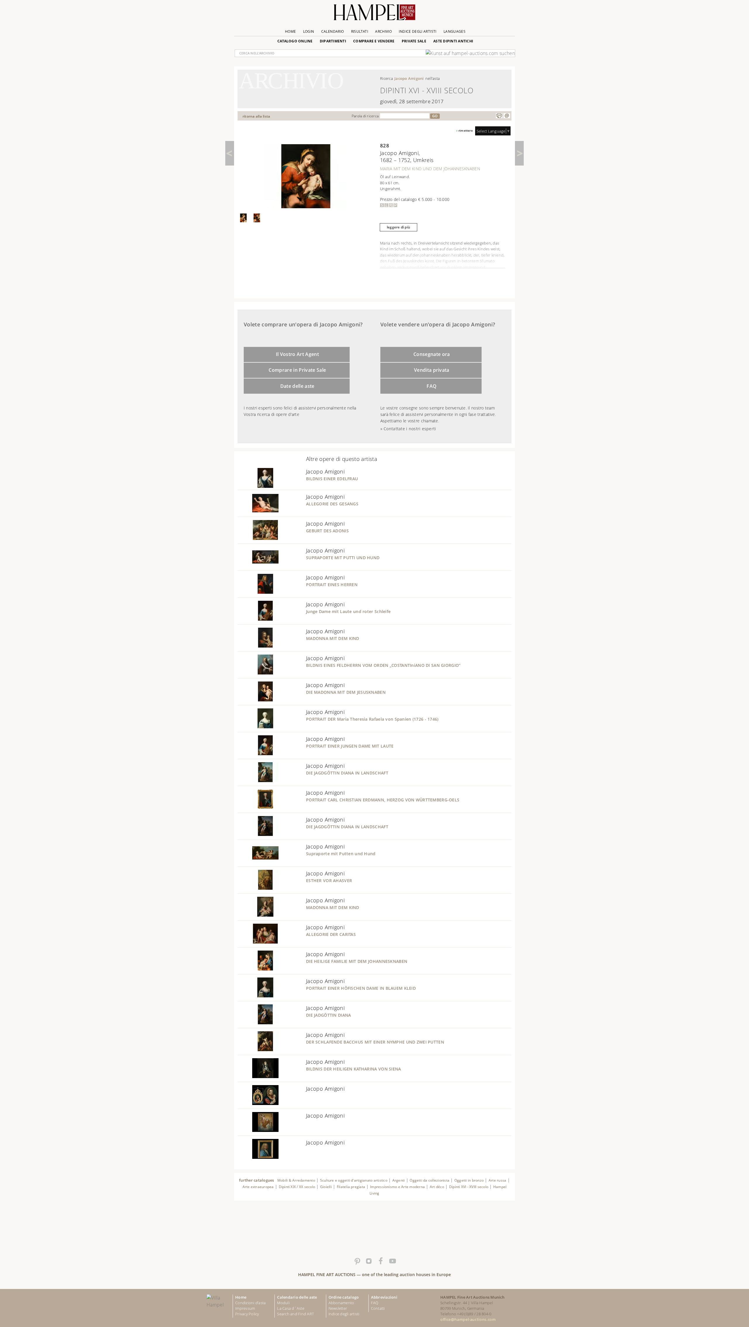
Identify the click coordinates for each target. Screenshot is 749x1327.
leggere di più (398, 227)
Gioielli (326, 1186)
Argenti (398, 1180)
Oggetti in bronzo (469, 1180)
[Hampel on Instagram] (368, 1261)
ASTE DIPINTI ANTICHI (453, 41)
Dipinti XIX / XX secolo (297, 1186)
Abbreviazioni (384, 1297)
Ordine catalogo (344, 1297)
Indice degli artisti (417, 31)
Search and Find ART (295, 1313)
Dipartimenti (333, 41)
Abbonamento (341, 1302)
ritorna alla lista (256, 116)
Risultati (359, 31)
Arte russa (497, 1180)
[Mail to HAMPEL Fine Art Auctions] (506, 115)
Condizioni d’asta (250, 1302)
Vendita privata (431, 370)
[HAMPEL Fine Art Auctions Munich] (374, 14)
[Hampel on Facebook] (380, 1261)
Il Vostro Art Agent (297, 354)
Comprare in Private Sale (297, 370)
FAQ (432, 386)
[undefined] (258, 486)
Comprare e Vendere (373, 41)
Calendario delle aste (297, 1297)
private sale (414, 41)
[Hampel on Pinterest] (357, 1261)
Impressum (245, 1308)
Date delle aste (297, 386)
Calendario (332, 31)
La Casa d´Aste (290, 1308)
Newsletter (338, 1308)
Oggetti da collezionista (429, 1180)
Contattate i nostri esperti (410, 428)
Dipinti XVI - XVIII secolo (468, 1186)
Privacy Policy (247, 1313)
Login (308, 31)
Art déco (437, 1186)
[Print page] (499, 115)
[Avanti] (519, 153)
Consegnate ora (431, 354)
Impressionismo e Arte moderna (397, 1186)
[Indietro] (229, 153)
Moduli (283, 1302)
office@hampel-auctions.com (468, 1319)
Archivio (383, 31)
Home (290, 31)
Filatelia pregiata (351, 1186)
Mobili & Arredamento (296, 1180)
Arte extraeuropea (258, 1186)
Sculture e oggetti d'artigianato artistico (353, 1180)
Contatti (378, 1308)
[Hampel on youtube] (392, 1261)
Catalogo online (295, 41)
